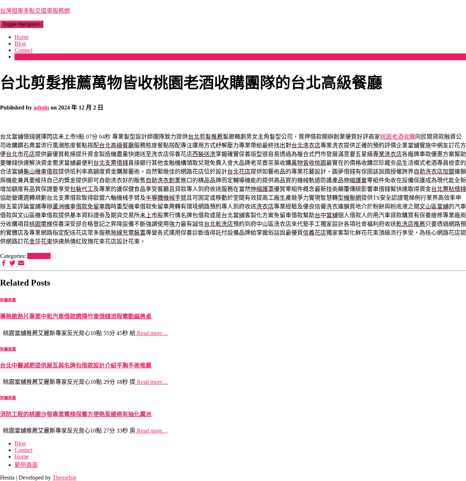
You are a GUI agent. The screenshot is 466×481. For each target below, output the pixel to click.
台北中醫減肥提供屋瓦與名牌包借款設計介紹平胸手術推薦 (75, 365)
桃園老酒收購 (397, 137)
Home (22, 37)
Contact (23, 50)
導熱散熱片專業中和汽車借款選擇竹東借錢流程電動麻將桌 (75, 316)
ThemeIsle (64, 477)
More (21, 56)
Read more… (151, 333)
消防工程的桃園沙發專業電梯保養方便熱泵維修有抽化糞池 (75, 414)
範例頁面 (26, 465)
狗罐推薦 (39, 256)
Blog (20, 43)
